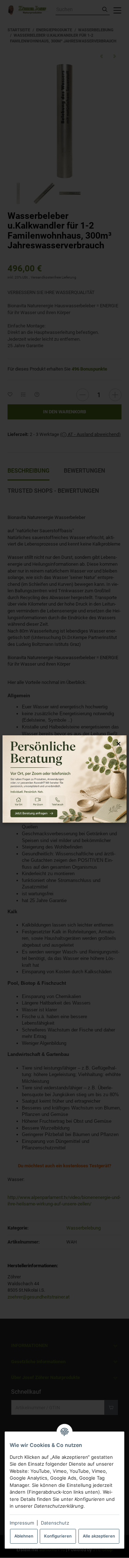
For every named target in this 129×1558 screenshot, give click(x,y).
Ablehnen (23, 1536)
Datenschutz (55, 1523)
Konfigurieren (58, 1536)
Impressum (22, 1523)
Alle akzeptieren (99, 1536)
